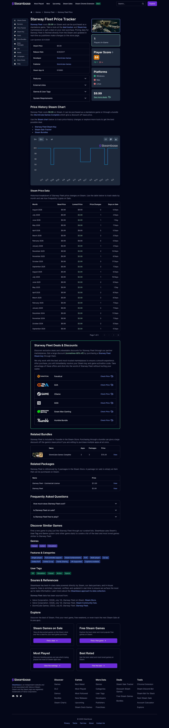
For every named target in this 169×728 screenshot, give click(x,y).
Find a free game (97, 641)
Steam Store (90, 600)
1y (47, 139)
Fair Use (83, 723)
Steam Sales (68, 4)
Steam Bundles (41, 132)
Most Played (39, 4)
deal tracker (68, 27)
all (52, 139)
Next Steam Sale (144, 698)
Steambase (16, 685)
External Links (39, 85)
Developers (101, 698)
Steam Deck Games (83, 707)
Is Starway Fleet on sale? (44, 510)
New (48, 4)
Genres (99, 684)
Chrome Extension (145, 684)
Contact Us (100, 723)
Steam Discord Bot (145, 689)
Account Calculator (145, 702)
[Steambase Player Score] (112, 52)
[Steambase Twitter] (21, 696)
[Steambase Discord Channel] (13, 696)
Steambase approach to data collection (88, 591)
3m (35, 139)
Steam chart (43, 119)
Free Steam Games (124, 696)
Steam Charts (60, 702)
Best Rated (79, 684)
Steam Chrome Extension (84, 4)
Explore (152, 4)
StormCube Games (64, 58)
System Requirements (43, 98)
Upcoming (56, 4)
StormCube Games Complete (47, 115)
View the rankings (51, 666)
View (115, 455)
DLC (56, 689)
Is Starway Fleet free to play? (45, 517)
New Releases (81, 698)
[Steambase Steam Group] (17, 696)
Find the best (97, 666)
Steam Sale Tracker (43, 129)
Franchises (100, 707)
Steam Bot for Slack (146, 693)
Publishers (100, 702)
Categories (100, 689)
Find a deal (51, 641)
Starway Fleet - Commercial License (46, 483)
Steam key (82, 27)
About (91, 723)
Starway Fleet (49, 12)
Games (38, 12)
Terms (75, 723)
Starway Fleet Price (65, 12)
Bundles (57, 698)
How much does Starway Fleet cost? (49, 503)
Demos (57, 693)
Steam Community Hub (86, 603)
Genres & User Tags (42, 91)
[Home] (31, 12)
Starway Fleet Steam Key (45, 127)
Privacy (67, 723)
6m (41, 139)
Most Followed (81, 693)
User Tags (100, 693)
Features (37, 78)
